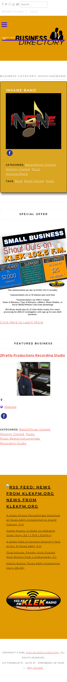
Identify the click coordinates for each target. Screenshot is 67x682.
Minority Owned (18, 169)
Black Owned (34, 181)
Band (19, 181)
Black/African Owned (40, 164)
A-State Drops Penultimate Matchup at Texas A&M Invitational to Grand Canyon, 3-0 (33, 520)
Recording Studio (13, 443)
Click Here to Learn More (21, 322)
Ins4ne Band (21, 90)
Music (36, 169)
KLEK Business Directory (42, 652)
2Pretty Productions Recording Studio (32, 355)
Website (10, 407)
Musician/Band (17, 174)
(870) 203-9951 (35, 668)
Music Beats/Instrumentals (20, 438)
